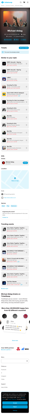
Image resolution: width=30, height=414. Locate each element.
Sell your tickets (24, 48)
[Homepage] (6, 2)
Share (24, 39)
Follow (25, 163)
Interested (8, 39)
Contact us (5, 217)
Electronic (13, 206)
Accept (15, 403)
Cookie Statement (12, 399)
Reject (15, 407)
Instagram (3, 376)
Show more (15, 340)
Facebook (3, 369)
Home (2, 5)
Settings (15, 410)
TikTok (2, 379)
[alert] (15, 402)
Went (17, 39)
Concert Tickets (10, 5)
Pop (8, 206)
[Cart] (24, 2)
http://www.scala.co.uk (10, 197)
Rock (3, 206)
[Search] (21, 2)
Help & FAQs (4, 387)
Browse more (4, 288)
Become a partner (5, 349)
